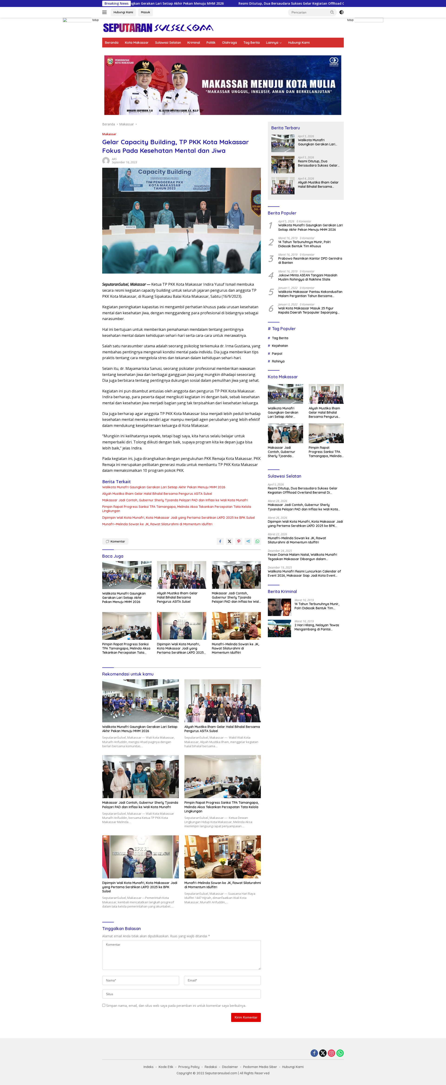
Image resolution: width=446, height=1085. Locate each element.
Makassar (109, 134)
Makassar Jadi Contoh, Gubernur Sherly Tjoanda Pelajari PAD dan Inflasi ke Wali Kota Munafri (175, 500)
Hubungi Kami (123, 12)
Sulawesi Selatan (168, 42)
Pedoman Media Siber (260, 1067)
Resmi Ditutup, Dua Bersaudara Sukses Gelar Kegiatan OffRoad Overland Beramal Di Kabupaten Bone (261, 3)
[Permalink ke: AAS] (106, 160)
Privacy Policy (189, 1067)
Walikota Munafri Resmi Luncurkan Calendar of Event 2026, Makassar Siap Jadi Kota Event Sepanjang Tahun (304, 573)
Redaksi (211, 1067)
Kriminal (193, 42)
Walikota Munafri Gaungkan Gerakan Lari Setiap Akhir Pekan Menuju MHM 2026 (163, 487)
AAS (114, 159)
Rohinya (278, 361)
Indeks (149, 1067)
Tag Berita (251, 42)
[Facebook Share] (220, 541)
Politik (211, 42)
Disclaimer (230, 1067)
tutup (95, 20)
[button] (332, 12)
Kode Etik (166, 1067)
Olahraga (229, 42)
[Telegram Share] (248, 541)
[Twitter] (323, 1053)
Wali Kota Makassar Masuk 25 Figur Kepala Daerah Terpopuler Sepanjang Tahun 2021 (307, 310)
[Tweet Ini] (229, 541)
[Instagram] (331, 1053)
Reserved (262, 1073)
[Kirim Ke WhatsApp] (257, 541)
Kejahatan (280, 346)
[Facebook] (314, 1053)
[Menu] (105, 12)
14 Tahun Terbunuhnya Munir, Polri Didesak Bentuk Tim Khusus (304, 244)
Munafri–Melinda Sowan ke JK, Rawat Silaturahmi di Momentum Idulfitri (157, 524)
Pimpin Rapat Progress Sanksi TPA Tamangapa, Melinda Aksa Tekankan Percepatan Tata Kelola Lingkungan (176, 509)
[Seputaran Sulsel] (158, 27)
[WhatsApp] (340, 1053)
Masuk (145, 12)
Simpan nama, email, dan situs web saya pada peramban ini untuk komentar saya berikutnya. (176, 1005)
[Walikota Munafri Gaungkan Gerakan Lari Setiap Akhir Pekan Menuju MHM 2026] (126, 575)
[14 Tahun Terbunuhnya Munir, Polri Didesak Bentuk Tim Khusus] (279, 607)
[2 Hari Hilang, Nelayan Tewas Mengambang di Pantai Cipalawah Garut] (279, 628)
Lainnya (272, 42)
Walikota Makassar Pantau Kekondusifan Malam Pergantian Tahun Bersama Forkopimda (310, 294)
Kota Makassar (137, 42)
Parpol (277, 354)
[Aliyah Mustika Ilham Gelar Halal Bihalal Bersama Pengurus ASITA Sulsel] (181, 575)
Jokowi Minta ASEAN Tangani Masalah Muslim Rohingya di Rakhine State (307, 277)
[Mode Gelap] (341, 12)
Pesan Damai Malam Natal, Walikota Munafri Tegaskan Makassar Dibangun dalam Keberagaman (302, 557)
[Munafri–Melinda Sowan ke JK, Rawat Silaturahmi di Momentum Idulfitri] (236, 626)
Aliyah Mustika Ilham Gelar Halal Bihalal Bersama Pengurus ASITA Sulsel (157, 494)
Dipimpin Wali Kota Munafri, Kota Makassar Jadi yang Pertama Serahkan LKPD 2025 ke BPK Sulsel (178, 518)
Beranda (111, 42)
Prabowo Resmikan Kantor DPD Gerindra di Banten (310, 260)
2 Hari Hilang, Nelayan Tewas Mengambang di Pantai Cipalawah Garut (317, 627)
